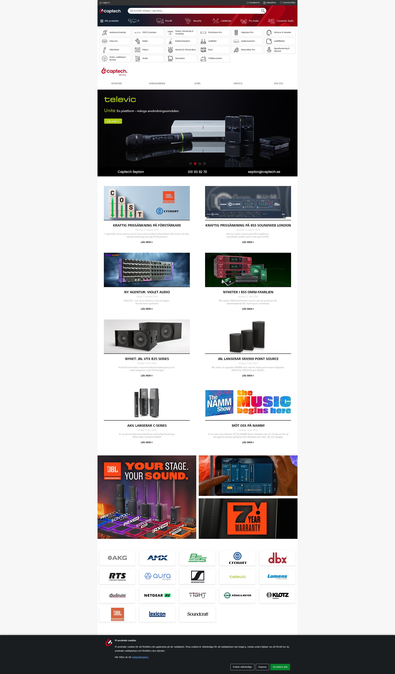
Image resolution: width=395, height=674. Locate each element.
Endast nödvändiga (242, 667)
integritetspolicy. (140, 657)
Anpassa (262, 667)
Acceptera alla (280, 667)
